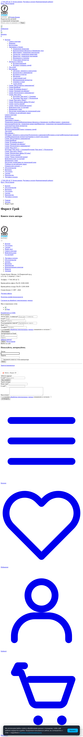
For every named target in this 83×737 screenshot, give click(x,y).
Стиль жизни (17, 83)
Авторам (8, 271)
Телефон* (4, 327)
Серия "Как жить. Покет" (18, 100)
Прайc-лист (9, 249)
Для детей (12, 67)
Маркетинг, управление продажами (25, 56)
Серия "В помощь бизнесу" (18, 89)
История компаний (19, 63)
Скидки (7, 247)
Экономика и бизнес (16, 47)
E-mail (3, 386)
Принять (73, 730)
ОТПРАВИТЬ (6, 399)
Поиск (22, 23)
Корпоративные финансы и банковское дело (28, 50)
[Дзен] (7, 309)
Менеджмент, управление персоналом (26, 52)
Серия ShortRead (14, 87)
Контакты (8, 263)
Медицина (16, 76)
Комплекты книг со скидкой (19, 107)
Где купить (8, 245)
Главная (7, 200)
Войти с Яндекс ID (9, 373)
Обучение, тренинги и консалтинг (25, 71)
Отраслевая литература (21, 60)
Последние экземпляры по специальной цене (24, 111)
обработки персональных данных (21, 329)
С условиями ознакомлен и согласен (25, 329)
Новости (8, 269)
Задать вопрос (17, 2)
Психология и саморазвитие (22, 72)
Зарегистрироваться (8, 365)
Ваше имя (4, 384)
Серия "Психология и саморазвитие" (21, 93)
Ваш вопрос (5, 395)
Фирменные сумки (15, 109)
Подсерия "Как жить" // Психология (25, 98)
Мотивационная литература (22, 80)
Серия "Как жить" (15, 94)
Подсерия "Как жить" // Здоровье (24, 96)
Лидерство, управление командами (25, 54)
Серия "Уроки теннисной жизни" (20, 105)
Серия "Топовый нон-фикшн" (19, 91)
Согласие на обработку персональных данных (17, 300)
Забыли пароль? (6, 339)
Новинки (12, 43)
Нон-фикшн (13, 69)
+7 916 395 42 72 (6, 2)
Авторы (7, 202)
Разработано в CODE (8, 313)
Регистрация (10, 341)
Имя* (3, 325)
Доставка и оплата (29, 2)
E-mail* (3, 378)
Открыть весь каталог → (13, 166)
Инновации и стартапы (21, 58)
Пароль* (4, 321)
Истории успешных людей (22, 65)
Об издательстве (10, 260)
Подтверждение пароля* (9, 323)
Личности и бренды (16, 61)
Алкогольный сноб (19, 78)
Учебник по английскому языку (20, 113)
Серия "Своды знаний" (17, 104)
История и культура (20, 74)
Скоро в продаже (15, 41)
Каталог (7, 243)
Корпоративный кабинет (44, 2)
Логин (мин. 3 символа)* (9, 316)
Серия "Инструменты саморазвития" (21, 85)
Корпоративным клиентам (14, 267)
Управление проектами (21, 49)
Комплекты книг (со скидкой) (10, 253)
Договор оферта (6, 293)
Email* (3, 319)
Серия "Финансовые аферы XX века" (22, 102)
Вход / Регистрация (7, 3)
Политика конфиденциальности (12, 297)
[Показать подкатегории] (20, 120)
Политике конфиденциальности (31, 732)
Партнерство (9, 265)
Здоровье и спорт (19, 82)
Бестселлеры (13, 45)
